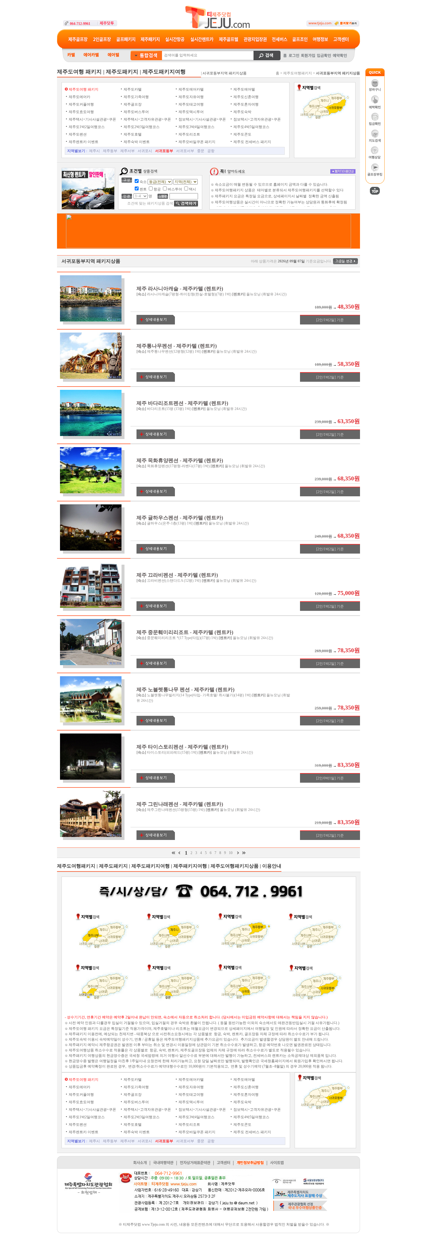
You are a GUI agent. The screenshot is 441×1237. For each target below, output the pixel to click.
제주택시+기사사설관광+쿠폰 (92, 119)
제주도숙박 (241, 112)
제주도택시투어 (191, 112)
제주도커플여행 (81, 104)
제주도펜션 (77, 134)
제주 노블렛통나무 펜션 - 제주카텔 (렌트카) (185, 689)
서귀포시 (145, 151)
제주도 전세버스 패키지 (251, 142)
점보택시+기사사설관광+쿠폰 (202, 119)
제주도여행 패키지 (83, 89)
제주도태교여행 (191, 104)
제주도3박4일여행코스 (196, 127)
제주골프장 (132, 104)
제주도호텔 (132, 134)
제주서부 (127, 151)
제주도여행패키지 (297, 73)
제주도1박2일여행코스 (86, 127)
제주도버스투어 (136, 112)
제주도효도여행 (81, 112)
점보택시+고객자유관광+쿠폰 (256, 119)
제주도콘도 (241, 134)
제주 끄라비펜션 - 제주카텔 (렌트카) (177, 575)
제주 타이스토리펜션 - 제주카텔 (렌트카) (182, 747)
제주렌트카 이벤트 (83, 142)
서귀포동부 (164, 151)
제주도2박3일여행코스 (141, 127)
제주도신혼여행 (245, 97)
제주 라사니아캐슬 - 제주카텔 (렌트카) (179, 288)
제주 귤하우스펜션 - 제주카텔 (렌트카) (179, 518)
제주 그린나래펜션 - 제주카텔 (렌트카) (179, 804)
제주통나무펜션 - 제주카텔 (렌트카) (176, 346)
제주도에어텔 (243, 89)
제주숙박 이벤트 (136, 142)
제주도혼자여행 (245, 104)
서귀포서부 (185, 151)
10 (230, 853)
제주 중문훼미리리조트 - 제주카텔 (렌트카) (184, 632)
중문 (200, 151)
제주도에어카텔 (191, 89)
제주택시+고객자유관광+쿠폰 (147, 119)
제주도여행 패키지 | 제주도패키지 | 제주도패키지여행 (121, 72)
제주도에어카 (79, 97)
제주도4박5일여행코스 (250, 127)
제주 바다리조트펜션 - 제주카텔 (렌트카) (182, 403)
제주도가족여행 (136, 97)
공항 (210, 151)
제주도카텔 (132, 89)
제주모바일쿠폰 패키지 (196, 142)
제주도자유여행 (191, 97)
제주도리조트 (189, 134)
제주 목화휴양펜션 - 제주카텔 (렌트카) (179, 460)
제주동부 (110, 151)
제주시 (94, 151)
